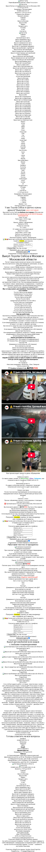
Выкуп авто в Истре (23, 101)
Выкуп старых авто (23, 64)
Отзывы (23, 27)
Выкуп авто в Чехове (23, 116)
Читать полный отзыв (23, 706)
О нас (23, 29)
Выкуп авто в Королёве (23, 105)
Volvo (23, 180)
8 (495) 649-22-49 (29, 767)
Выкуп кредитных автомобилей (23, 51)
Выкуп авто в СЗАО (23, 86)
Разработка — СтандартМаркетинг (23, 851)
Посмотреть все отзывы (23, 734)
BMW (23, 126)
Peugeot (23, 165)
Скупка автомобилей (23, 76)
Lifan (23, 157)
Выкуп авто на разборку (23, 63)
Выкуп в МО (23, 22)
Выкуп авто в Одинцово (23, 110)
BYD (23, 128)
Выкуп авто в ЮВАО (23, 91)
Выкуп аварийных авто (23, 39)
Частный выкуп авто (23, 74)
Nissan (23, 162)
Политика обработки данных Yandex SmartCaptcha (23, 849)
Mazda (23, 158)
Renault (23, 168)
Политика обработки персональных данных (23, 839)
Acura (23, 123)
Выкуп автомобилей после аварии (23, 799)
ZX (23, 184)
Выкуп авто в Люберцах (23, 106)
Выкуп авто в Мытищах (23, 108)
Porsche (23, 167)
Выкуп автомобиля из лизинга (23, 68)
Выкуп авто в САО (23, 83)
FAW (23, 133)
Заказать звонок (23, 16)
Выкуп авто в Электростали (23, 120)
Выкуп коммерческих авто (23, 43)
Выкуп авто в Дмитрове (23, 98)
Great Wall (23, 140)
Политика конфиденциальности (23, 837)
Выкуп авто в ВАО (23, 79)
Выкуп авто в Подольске (23, 111)
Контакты (23, 31)
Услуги (23, 19)
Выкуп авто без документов (23, 66)
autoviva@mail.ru (23, 748)
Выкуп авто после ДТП (23, 41)
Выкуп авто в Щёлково (23, 118)
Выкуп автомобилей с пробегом (23, 48)
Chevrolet (23, 132)
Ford (23, 136)
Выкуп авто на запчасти (23, 71)
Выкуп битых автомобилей (23, 49)
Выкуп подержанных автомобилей (23, 797)
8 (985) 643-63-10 (23, 11)
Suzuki (23, 175)
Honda (23, 145)
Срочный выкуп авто (23, 38)
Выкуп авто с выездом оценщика (23, 46)
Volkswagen (23, 178)
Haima (23, 143)
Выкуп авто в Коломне (23, 103)
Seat (23, 170)
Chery (23, 130)
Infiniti (23, 148)
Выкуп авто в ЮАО (23, 90)
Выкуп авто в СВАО (23, 85)
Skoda (23, 172)
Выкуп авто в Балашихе (23, 96)
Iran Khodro (23, 150)
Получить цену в (22, 252)
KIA (23, 153)
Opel (23, 163)
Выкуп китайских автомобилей (23, 59)
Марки (23, 24)
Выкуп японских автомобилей (23, 56)
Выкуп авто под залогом (23, 73)
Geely (23, 138)
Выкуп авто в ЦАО (23, 88)
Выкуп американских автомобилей (23, 58)
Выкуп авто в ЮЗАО (23, 93)
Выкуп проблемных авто (23, 61)
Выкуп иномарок (23, 54)
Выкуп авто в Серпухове (23, 115)
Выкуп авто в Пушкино (23, 113)
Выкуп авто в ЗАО (23, 81)
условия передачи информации (27, 253)
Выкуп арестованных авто (23, 44)
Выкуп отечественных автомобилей (23, 53)
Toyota (23, 177)
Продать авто (23, 26)
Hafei (23, 142)
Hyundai (23, 147)
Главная (23, 17)
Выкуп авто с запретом (23, 69)
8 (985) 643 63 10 (32, 480)
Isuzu (23, 152)
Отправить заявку (23, 612)
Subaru (23, 173)
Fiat (23, 135)
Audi (23, 125)
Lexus (23, 155)
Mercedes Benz (23, 160)
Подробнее (23, 650)
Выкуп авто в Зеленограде (23, 100)
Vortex (23, 182)
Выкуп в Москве (23, 21)
